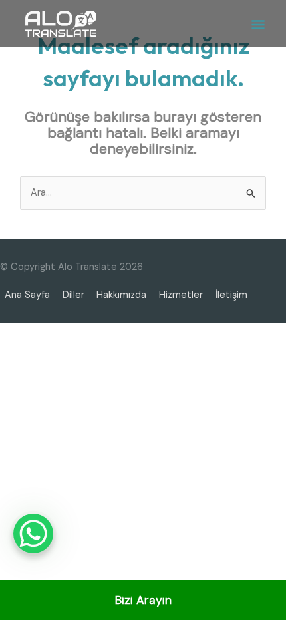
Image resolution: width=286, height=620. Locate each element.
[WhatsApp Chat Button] (33, 533)
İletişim (231, 295)
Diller (73, 295)
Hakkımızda (121, 295)
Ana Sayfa (27, 295)
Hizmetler (181, 295)
